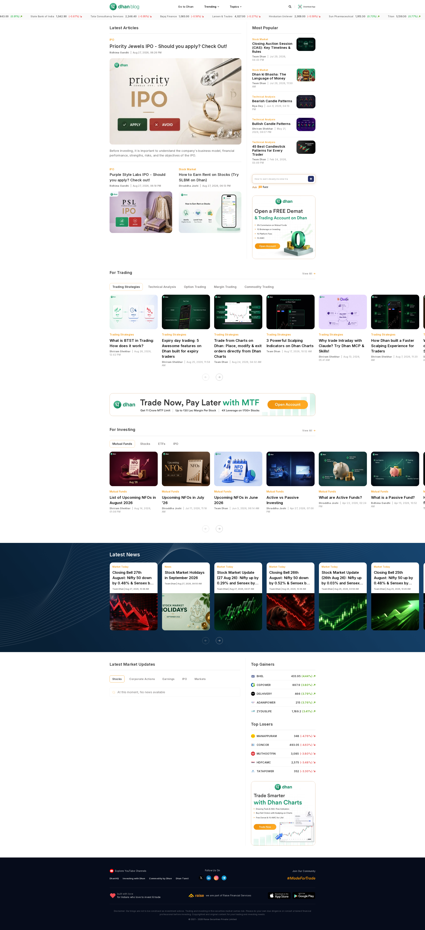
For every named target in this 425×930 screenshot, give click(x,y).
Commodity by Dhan (160, 878)
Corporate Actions (142, 679)
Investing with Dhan (134, 878)
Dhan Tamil (182, 878)
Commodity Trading (259, 287)
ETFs (161, 444)
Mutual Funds (122, 444)
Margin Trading (225, 287)
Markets (200, 679)
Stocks (145, 444)
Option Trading (195, 287)
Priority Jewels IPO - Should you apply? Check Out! (168, 46)
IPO (112, 39)
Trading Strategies (126, 287)
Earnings (168, 679)
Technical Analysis (162, 287)
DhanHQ (114, 878)
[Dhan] (124, 6)
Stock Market (187, 169)
